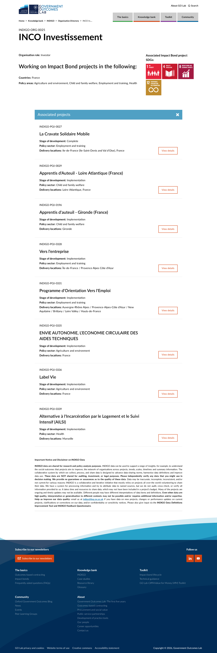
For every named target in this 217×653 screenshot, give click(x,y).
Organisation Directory (68, 21)
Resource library (85, 583)
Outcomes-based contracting (30, 575)
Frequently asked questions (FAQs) (32, 583)
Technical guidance (149, 579)
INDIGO (50, 21)
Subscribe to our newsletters (37, 558)
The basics (122, 17)
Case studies (83, 579)
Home (21, 21)
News (18, 606)
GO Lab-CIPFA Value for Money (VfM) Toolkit (163, 583)
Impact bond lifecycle (150, 575)
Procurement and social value (92, 610)
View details (168, 151)
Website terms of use (58, 648)
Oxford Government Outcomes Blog (33, 601)
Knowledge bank (146, 17)
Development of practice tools (92, 618)
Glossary (81, 587)
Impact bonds (22, 579)
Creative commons (82, 648)
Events (18, 610)
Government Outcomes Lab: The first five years (101, 601)
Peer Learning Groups (26, 614)
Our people (83, 622)
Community (188, 17)
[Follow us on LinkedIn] (190, 558)
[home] (41, 9)
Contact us (82, 630)
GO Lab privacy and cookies (29, 648)
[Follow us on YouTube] (198, 558)
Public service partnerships (91, 614)
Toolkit (168, 17)
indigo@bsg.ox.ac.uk (93, 499)
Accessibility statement (107, 648)
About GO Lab (178, 6)
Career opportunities (88, 626)
